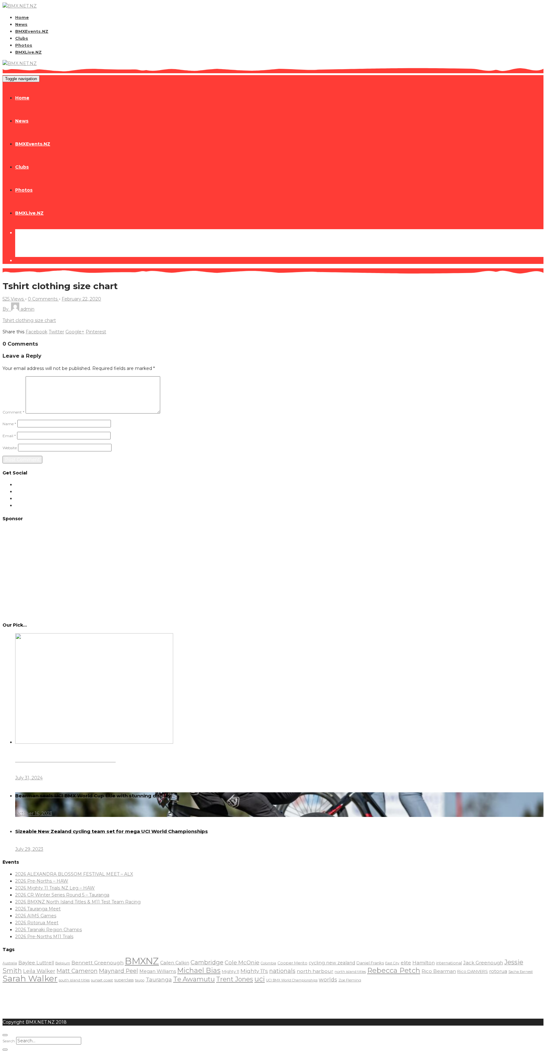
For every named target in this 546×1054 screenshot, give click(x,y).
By (18, 309)
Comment (13, 412)
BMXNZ (142, 961)
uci (259, 979)
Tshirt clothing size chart (29, 320)
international (449, 963)
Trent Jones (234, 979)
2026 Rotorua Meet (36, 923)
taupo (139, 980)
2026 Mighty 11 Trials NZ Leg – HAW (55, 888)
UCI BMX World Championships (292, 980)
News (21, 24)
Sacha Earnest (520, 971)
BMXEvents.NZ (31, 31)
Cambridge (207, 962)
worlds (328, 979)
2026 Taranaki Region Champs (48, 929)
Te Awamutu (194, 979)
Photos (23, 45)
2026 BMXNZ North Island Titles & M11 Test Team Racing (78, 902)
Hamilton (423, 963)
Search (9, 1041)
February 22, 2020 (81, 299)
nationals (282, 971)
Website (10, 447)
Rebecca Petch (393, 970)
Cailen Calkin (174, 963)
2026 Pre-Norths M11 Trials (44, 936)
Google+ (74, 332)
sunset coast (102, 980)
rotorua (498, 971)
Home (22, 17)
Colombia (268, 963)
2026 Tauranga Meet (38, 909)
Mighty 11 (230, 971)
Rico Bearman (439, 971)
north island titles (350, 971)
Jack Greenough (483, 963)
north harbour (315, 971)
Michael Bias (199, 970)
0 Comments (43, 299)
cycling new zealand (332, 963)
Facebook (36, 332)
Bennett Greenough (97, 963)
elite (406, 963)
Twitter (56, 332)
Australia (10, 963)
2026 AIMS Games (35, 916)
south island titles (74, 980)
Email (9, 435)
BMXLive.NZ (28, 52)
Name (9, 423)
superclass (124, 980)
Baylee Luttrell (36, 963)
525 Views (14, 299)
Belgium (62, 963)
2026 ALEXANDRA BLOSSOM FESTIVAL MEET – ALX (74, 874)
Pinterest (96, 332)
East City (392, 963)
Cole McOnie (242, 962)
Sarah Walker (30, 978)
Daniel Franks (370, 962)
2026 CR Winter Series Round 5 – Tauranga (62, 895)
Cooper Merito (292, 963)
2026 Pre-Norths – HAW (41, 881)
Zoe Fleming (349, 980)
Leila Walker (39, 971)
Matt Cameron (77, 971)
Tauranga (159, 979)
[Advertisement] (273, 571)
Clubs (21, 38)
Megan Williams (157, 971)
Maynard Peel (118, 971)
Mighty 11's (254, 971)
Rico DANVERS (472, 971)
